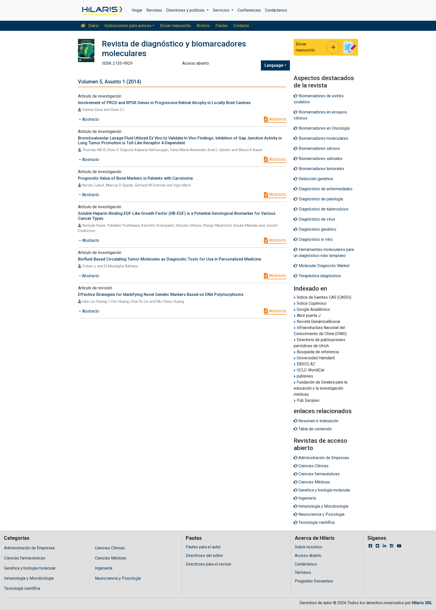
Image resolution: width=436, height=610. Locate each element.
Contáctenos (276, 10)
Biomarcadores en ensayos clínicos (320, 115)
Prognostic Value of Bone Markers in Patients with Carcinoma (135, 178)
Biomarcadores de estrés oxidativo (319, 98)
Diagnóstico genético (317, 229)
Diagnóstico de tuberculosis (323, 209)
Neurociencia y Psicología (118, 578)
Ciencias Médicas (110, 558)
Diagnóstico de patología (320, 199)
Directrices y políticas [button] (186, 10)
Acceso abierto (308, 555)
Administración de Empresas (29, 548)
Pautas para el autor (203, 547)
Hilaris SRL (422, 602)
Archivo (203, 25)
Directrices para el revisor (208, 564)
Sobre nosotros (308, 547)
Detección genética (315, 178)
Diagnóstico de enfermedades (325, 188)
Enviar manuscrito (175, 25)
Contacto (241, 25)
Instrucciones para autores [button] (127, 25)
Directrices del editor (204, 555)
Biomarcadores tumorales (321, 168)
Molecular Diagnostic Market (323, 265)
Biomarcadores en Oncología (323, 128)
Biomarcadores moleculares (323, 138)
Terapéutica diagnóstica (319, 275)
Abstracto (277, 119)
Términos (303, 572)
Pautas (221, 25)
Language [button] (273, 65)
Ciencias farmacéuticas (24, 558)
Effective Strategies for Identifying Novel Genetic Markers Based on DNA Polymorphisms (160, 294)
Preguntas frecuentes (314, 581)
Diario (93, 25)
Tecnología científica (22, 588)
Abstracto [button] (90, 119)
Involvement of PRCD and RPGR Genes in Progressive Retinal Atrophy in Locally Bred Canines (164, 102)
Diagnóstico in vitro (315, 239)
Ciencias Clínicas (110, 548)
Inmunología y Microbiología (29, 578)
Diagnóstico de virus (316, 219)
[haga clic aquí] (102, 10)
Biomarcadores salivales (320, 158)
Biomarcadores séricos (319, 148)
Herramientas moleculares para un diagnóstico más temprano (324, 252)
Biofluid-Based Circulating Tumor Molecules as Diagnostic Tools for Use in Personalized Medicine (169, 259)
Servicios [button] (221, 10)
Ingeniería (103, 568)
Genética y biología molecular (30, 568)
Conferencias (249, 10)
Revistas (154, 10)
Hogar (137, 10)
